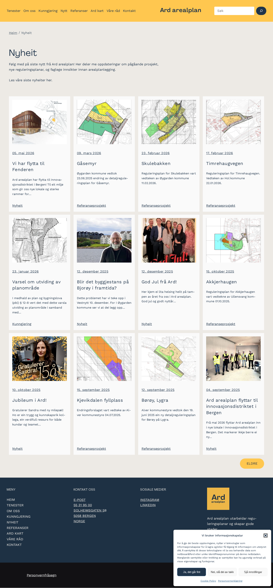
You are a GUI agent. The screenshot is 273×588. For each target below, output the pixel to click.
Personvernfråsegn (41, 575)
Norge (79, 521)
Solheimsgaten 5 (89, 510)
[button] (265, 535)
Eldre (252, 463)
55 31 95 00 (83, 505)
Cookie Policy (208, 580)
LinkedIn (148, 505)
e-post (80, 500)
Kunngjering (21, 324)
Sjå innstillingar (253, 572)
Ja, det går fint (191, 572)
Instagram (149, 500)
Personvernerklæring (230, 580)
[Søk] (261, 11)
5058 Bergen (85, 516)
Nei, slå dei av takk (222, 572)
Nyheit (17, 205)
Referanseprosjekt (91, 205)
